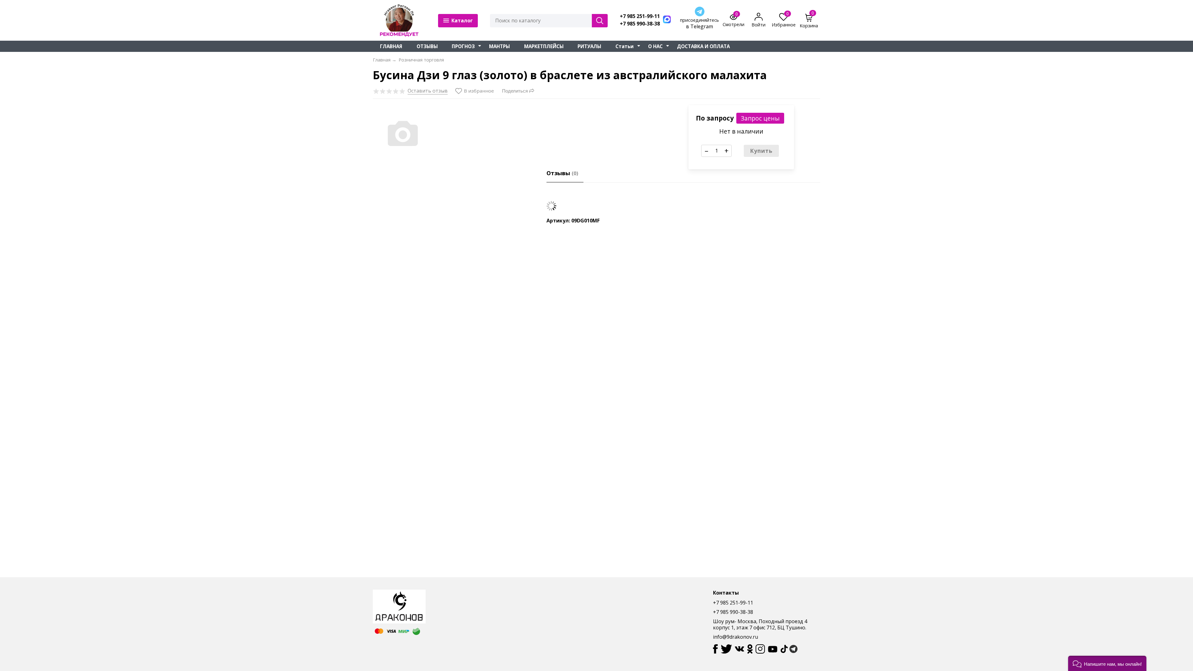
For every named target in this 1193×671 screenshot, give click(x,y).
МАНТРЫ (499, 46)
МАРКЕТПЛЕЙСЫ (544, 46)
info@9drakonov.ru (735, 636)
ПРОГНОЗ (463, 46)
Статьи (624, 46)
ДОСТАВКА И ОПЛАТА (703, 46)
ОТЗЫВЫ (427, 46)
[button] (1107, 663)
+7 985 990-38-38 (640, 24)
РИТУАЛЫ (589, 46)
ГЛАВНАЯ (391, 46)
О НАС (655, 46)
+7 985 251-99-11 (640, 16)
